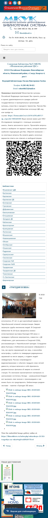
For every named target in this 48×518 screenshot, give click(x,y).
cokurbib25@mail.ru (27, 89)
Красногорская (8, 225)
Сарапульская (8, 254)
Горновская (7, 206)
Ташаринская (8, 267)
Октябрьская (7, 245)
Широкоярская (8, 280)
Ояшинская (7, 248)
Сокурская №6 (8, 261)
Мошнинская (7, 235)
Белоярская (7, 203)
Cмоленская (7, 258)
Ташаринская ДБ (9, 271)
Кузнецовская (8, 229)
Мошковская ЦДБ (9, 190)
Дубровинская (8, 209)
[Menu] (4, 58)
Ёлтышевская (8, 216)
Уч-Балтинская (8, 277)
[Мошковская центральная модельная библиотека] (6, 3)
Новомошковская (9, 238)
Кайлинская (7, 222)
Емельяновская (9, 212)
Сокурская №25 (9, 264)
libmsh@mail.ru (26, 33)
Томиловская (8, 274)
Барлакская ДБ (8, 200)
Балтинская (7, 193)
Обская (5, 242)
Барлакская (7, 196)
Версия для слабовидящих (23, 511)
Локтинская (7, 232)
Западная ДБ (8, 219)
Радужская (7, 251)
